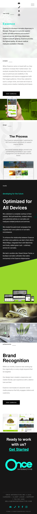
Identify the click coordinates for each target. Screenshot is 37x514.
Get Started (19, 449)
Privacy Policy (25, 511)
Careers (7, 497)
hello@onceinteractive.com (18, 501)
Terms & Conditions (13, 511)
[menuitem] (31, 7)
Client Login (18, 497)
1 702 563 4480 (18, 499)
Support (30, 497)
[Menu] (31, 7)
